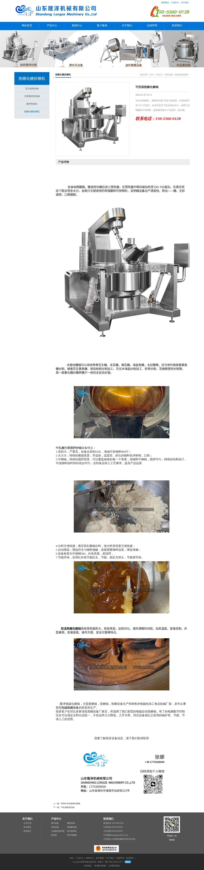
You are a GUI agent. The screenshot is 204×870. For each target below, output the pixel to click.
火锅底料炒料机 (58, 831)
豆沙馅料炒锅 (32, 88)
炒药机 (54, 835)
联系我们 (165, 3)
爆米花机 (55, 823)
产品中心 (175, 3)
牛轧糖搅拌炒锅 (67, 807)
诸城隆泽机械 (100, 866)
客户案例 (102, 25)
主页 (151, 75)
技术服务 (27, 827)
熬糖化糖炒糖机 (31, 78)
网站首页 (27, 25)
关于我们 (185, 3)
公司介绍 (27, 823)
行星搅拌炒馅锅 (32, 96)
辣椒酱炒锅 (72, 827)
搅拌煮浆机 (31, 104)
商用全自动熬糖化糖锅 (70, 803)
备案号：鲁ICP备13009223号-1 (110, 862)
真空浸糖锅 (72, 835)
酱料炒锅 (71, 823)
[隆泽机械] (57, 20)
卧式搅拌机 (72, 831)
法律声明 (152, 25)
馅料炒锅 (169, 75)
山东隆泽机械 (114, 866)
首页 (72, 858)
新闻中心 (77, 25)
